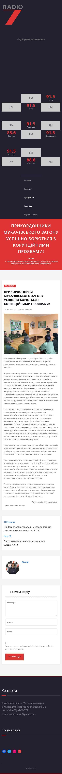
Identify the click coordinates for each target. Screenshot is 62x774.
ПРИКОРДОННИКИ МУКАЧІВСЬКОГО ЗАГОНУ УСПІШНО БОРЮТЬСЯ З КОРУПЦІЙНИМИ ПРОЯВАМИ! (32, 262)
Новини (27, 189)
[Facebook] (4, 751)
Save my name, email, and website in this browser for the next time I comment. (29, 647)
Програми (28, 197)
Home (31, 258)
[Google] (19, 751)
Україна (28, 309)
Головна (27, 180)
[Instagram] (14, 751)
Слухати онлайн (31, 215)
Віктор (10, 309)
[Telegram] (9, 751)
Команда (28, 206)
